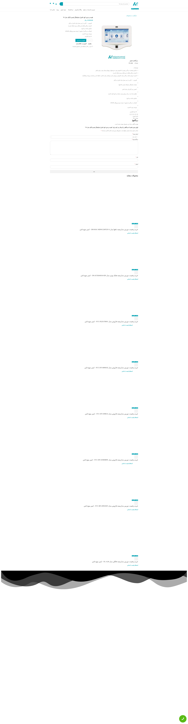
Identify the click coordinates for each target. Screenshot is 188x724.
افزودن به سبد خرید (81, 40)
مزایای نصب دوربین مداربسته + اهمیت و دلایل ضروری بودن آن (128, 670)
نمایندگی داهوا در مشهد (78, 607)
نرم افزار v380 (63, 613)
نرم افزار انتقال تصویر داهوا (60, 611)
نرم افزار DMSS (62, 598)
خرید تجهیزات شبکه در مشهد (76, 603)
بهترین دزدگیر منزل (78, 598)
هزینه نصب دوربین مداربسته (77, 605)
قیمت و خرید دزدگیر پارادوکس (76, 600)
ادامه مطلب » (132, 624)
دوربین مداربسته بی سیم (77, 612)
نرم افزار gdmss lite (61, 618)
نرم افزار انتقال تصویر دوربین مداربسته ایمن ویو (127, 644)
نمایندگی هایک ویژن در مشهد (76, 610)
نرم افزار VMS (62, 616)
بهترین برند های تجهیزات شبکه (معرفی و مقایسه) (127, 695)
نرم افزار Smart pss (62, 604)
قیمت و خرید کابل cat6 (78, 615)
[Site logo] (135, 3)
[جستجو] (61, 4)
